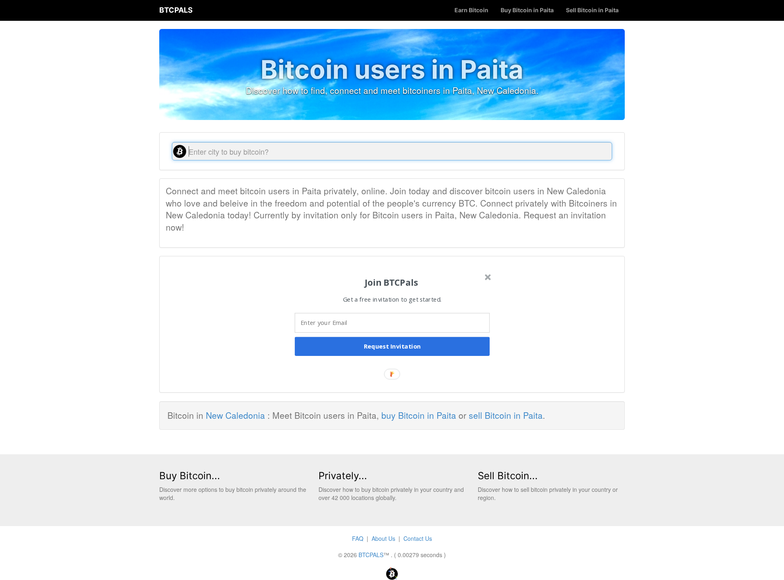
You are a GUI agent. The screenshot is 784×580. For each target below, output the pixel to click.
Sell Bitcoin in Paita (592, 10)
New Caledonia (235, 415)
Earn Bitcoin (471, 10)
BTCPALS (176, 10)
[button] (391, 282)
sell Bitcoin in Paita (506, 415)
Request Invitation (392, 346)
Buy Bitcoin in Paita (527, 10)
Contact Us (417, 538)
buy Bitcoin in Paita (418, 415)
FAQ (357, 538)
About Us (383, 538)
